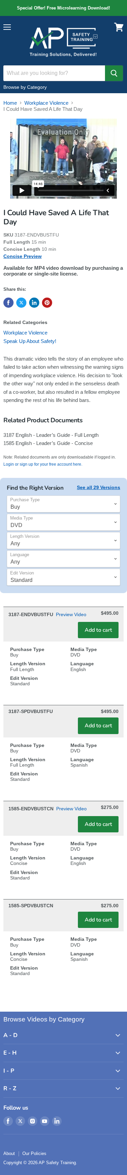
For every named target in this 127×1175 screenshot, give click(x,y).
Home (10, 103)
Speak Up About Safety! (29, 341)
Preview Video (71, 614)
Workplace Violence (46, 103)
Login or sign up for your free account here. (42, 464)
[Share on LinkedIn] (34, 303)
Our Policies (34, 1153)
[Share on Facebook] (8, 303)
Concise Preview (22, 256)
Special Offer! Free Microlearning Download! (63, 8)
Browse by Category (25, 87)
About (9, 1153)
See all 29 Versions (98, 487)
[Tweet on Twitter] (21, 303)
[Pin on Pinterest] (47, 303)
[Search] (114, 73)
